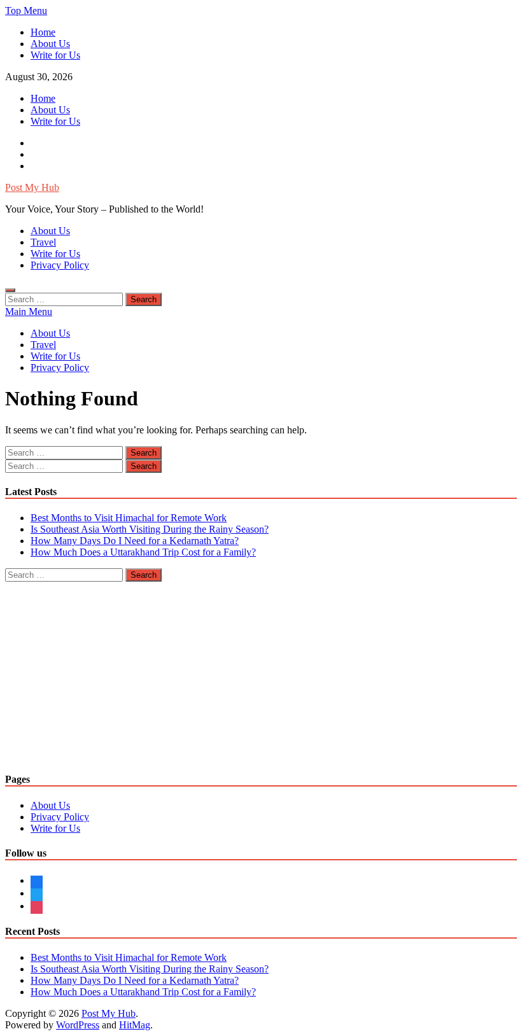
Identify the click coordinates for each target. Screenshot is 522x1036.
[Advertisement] (261, 671)
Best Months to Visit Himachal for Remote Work (129, 517)
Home (43, 32)
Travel (43, 242)
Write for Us (55, 55)
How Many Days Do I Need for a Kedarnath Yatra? (135, 540)
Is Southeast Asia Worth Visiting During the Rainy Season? (150, 529)
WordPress (77, 1024)
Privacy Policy (60, 265)
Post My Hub (32, 187)
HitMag (134, 1024)
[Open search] (10, 290)
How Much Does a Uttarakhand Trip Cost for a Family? (143, 552)
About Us (50, 43)
